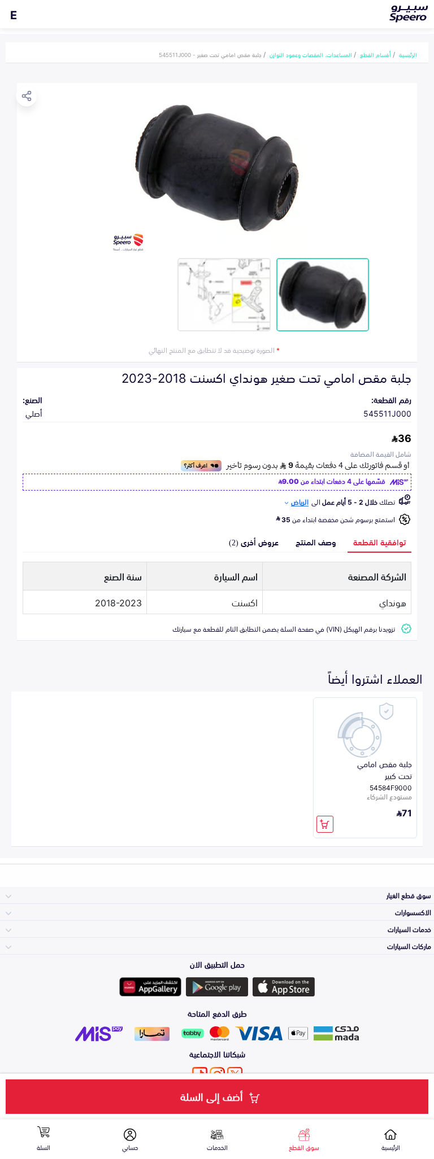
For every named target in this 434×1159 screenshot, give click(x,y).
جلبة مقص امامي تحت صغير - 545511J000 (210, 54)
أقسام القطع (375, 54)
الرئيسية (408, 54)
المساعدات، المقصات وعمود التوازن (311, 54)
